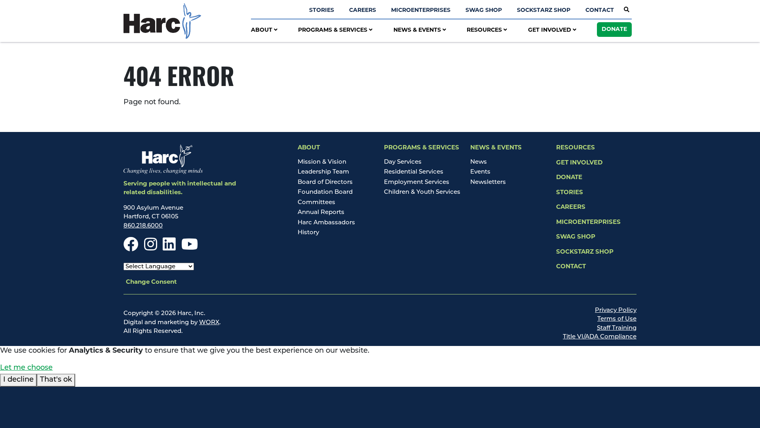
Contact (599, 10)
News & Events (418, 30)
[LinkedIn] (169, 248)
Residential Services (413, 172)
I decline (18, 380)
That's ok (56, 380)
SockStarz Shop (543, 10)
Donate (614, 29)
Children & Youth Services (422, 192)
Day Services (403, 162)
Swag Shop (484, 10)
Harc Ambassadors (326, 223)
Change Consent (151, 282)
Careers (362, 10)
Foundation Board (325, 192)
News (478, 162)
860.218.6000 (143, 226)
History (308, 233)
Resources (485, 30)
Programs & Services (333, 30)
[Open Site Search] (626, 10)
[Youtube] (189, 248)
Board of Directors (325, 182)
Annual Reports (321, 213)
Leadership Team (323, 172)
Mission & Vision (322, 162)
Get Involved (550, 30)
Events (480, 172)
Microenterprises (420, 10)
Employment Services (416, 182)
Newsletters (488, 182)
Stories (321, 10)
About (262, 30)
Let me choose (26, 368)
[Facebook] (131, 248)
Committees (316, 203)
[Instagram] (150, 248)
